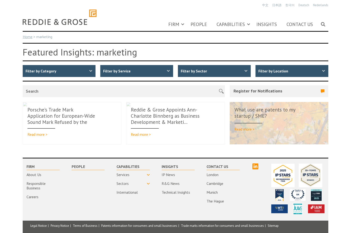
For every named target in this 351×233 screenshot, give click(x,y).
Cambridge (215, 183)
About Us (34, 174)
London (212, 174)
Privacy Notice (60, 226)
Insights (266, 24)
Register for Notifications (258, 91)
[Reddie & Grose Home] (60, 17)
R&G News (171, 183)
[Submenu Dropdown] (182, 24)
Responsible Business (36, 185)
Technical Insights (176, 192)
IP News (168, 174)
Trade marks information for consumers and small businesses (222, 226)
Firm (173, 24)
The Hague (215, 201)
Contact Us (300, 24)
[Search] (323, 24)
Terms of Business (85, 226)
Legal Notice (38, 226)
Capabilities (231, 24)
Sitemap (273, 226)
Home (27, 36)
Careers (32, 196)
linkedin (255, 166)
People (199, 24)
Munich (212, 192)
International (127, 192)
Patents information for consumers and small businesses (139, 226)
